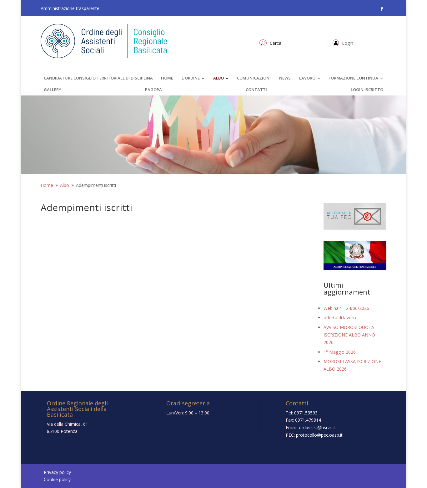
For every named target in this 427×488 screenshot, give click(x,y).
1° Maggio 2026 (340, 352)
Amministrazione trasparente (70, 8)
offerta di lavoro (340, 318)
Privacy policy (57, 472)
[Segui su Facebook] (382, 9)
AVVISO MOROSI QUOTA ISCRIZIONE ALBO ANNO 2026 (349, 334)
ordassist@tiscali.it (317, 427)
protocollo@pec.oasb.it (319, 435)
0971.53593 (306, 413)
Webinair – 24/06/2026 (346, 308)
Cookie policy (57, 479)
